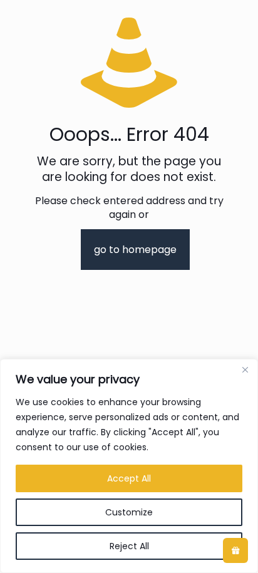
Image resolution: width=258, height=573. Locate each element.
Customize (129, 512)
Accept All (129, 478)
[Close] (244, 369)
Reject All (129, 546)
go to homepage (135, 249)
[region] (129, 466)
